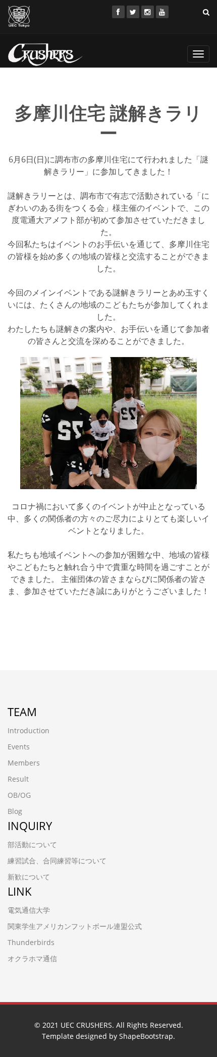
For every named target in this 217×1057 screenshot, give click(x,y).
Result (18, 779)
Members (24, 763)
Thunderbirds (31, 942)
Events (19, 746)
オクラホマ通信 (32, 958)
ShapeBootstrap (146, 1036)
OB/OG (19, 795)
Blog (15, 811)
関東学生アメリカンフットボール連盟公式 (75, 926)
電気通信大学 (29, 910)
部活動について (32, 844)
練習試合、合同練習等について (57, 860)
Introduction (28, 730)
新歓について (29, 877)
